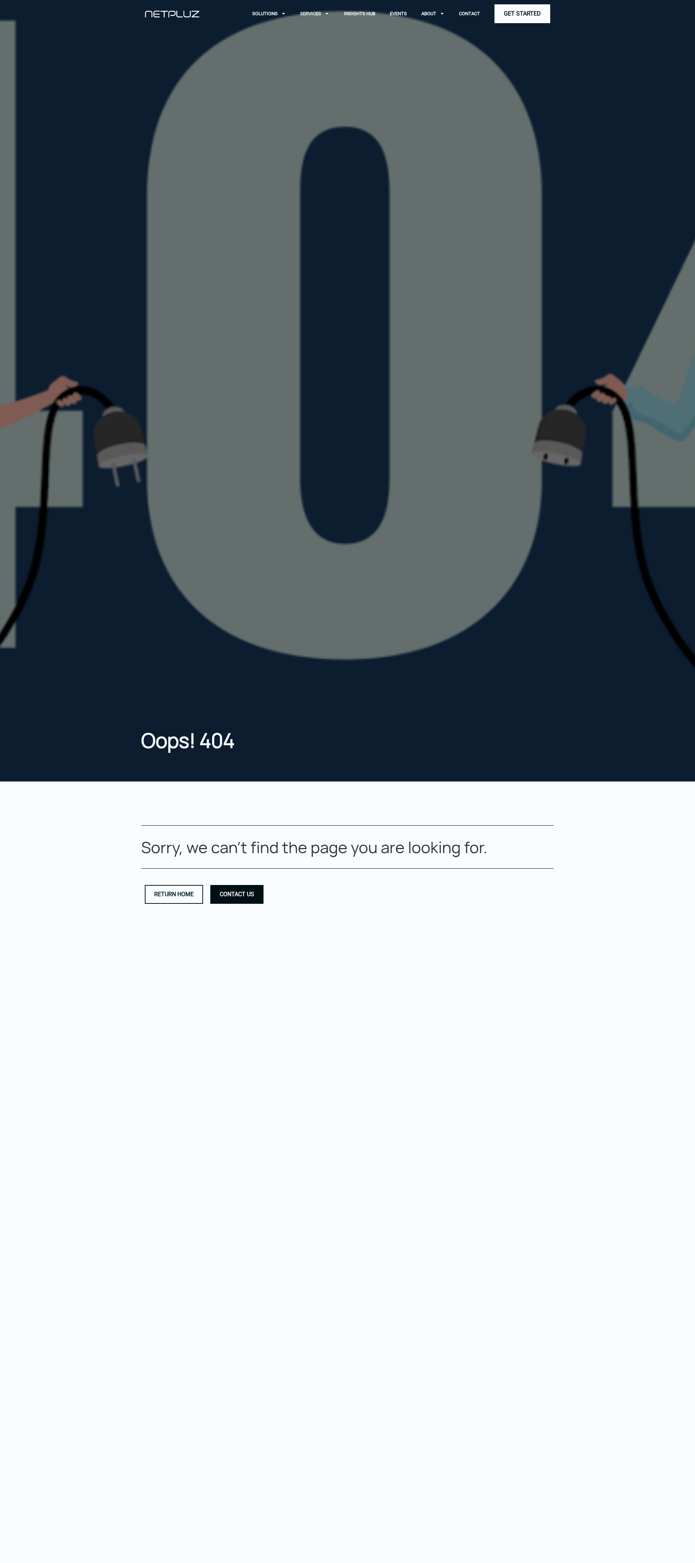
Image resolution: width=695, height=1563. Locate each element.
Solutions (265, 13)
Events (398, 13)
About (428, 13)
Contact (469, 13)
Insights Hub (359, 13)
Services (310, 13)
